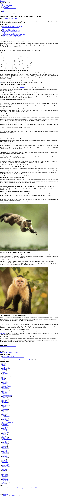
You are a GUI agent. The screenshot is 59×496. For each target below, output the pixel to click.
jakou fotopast (4, 467)
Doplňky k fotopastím (5, 6)
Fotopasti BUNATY (5, 424)
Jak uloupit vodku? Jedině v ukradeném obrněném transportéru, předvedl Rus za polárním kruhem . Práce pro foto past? (19, 358)
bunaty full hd (4, 366)
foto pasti (3, 378)
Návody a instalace (5, 7)
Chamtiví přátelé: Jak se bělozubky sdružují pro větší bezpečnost (11, 28)
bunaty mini (4, 370)
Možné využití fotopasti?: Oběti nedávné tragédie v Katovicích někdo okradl (13, 357)
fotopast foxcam (4, 397)
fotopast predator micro (5, 405)
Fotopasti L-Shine (4, 435)
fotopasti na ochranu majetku (6, 439)
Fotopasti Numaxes (5, 441)
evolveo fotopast (4, 375)
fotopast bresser (4, 383)
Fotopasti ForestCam (5, 431)
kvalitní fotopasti (4, 469)
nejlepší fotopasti (4, 476)
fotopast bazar (4, 381)
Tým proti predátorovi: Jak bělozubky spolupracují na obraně (11, 30)
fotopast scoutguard (5, 409)
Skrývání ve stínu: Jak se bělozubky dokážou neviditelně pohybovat (12, 26)
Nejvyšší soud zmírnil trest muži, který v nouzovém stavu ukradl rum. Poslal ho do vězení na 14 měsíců (17, 359)
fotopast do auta (4, 393)
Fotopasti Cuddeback (5, 426)
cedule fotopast (4, 373)
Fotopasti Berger (4, 419)
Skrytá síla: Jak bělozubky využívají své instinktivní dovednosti (11, 35)
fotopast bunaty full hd (5, 385)
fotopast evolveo (4, 394)
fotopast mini (4, 401)
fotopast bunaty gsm (5, 387)
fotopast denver (4, 392)
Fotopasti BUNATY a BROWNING (7, 5)
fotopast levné (4, 400)
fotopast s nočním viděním (6, 407)
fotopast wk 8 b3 (4, 414)
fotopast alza (4, 380)
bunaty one (3, 372)
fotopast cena (4, 391)
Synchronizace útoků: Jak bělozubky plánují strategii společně (11, 31)
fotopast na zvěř (4, 403)
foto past (3, 377)
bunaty (3, 364)
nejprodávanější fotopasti (5, 479)
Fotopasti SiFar (4, 449)
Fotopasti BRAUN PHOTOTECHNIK (8, 422)
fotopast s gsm (4, 406)
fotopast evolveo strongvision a (6, 396)
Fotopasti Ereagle (4, 430)
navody (3, 473)
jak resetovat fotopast (5, 463)
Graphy (13, 495)
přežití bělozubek (13, 263)
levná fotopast (4, 470)
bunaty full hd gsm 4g (5, 368)
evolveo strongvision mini (6, 376)
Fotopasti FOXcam (5, 432)
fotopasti (10, 488)
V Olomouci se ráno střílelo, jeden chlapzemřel (9, 356)
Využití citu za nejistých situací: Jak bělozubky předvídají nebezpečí (12, 36)
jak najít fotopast (4, 461)
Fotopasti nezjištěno (5, 440)
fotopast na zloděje (5, 402)
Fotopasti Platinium (5, 443)
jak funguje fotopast (5, 460)
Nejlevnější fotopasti (5, 477)
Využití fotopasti (2, 333)
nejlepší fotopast (4, 474)
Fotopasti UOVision (5, 456)
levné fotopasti (4, 471)
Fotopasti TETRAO (5, 455)
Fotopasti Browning (5, 423)
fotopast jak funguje (5, 399)
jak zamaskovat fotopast (5, 466)
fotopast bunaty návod (5, 390)
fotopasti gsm (4, 433)
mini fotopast (4, 472)
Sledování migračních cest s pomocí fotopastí (6, 350)
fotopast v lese (4, 411)
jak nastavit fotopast (5, 462)
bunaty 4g (3, 365)
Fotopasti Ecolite (4, 429)
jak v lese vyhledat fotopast (6, 464)
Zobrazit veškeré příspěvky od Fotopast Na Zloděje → (8, 346)
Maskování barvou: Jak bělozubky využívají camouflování (10, 27)
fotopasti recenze (4, 445)
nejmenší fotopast (4, 478)
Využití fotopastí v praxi (5, 10)
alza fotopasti (4, 363)
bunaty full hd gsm (5, 367)
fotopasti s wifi (4, 447)
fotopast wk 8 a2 (4, 413)
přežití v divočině (29, 114)
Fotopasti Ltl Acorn (5, 437)
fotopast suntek (4, 410)
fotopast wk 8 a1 (4, 412)
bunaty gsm (4, 369)
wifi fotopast (4, 483)
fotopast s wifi (4, 408)
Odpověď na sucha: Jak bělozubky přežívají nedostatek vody (11, 33)
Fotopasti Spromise (5, 452)
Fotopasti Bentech (4, 418)
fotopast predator (4, 404)
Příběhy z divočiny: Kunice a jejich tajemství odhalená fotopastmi (9, 352)
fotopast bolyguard (5, 382)
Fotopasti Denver (4, 427)
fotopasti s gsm (4, 446)
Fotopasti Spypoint (5, 453)
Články (3, 374)
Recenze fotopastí (4, 9)
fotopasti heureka (4, 434)
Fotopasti (3, 11)
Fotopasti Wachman (5, 457)
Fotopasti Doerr (4, 428)
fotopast (3, 379)
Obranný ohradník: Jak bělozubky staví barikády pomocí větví (11, 32)
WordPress (4, 495)
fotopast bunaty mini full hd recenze (7, 389)
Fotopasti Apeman (5, 417)
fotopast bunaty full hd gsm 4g (6, 386)
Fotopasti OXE (4, 442)
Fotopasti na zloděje (7, 416)
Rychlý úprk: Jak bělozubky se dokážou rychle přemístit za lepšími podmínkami (13, 34)
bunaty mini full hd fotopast (6, 371)
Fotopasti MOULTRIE (5, 438)
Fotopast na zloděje (3, 1)
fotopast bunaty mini (5, 388)
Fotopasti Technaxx (5, 454)
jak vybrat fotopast (5, 465)
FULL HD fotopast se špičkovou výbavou (10, 8)
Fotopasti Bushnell (5, 425)
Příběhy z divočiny (5, 480)
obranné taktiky (22, 87)
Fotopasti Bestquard (5, 420)
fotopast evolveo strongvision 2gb (7, 395)
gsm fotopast (4, 459)
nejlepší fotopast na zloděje (6, 475)
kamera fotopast (4, 468)
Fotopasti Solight (4, 451)
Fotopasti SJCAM (4, 450)
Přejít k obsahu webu (3, 0)
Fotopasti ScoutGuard (5, 448)
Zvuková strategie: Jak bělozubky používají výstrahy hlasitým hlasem (12, 29)
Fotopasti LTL (4, 436)
